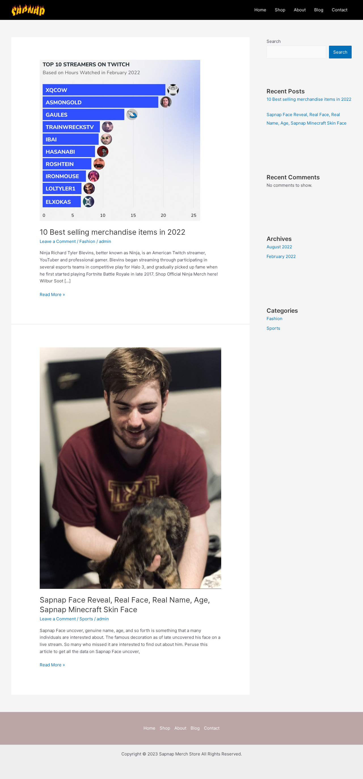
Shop (280, 9)
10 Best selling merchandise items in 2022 (112, 232)
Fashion (87, 241)
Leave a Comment (58, 241)
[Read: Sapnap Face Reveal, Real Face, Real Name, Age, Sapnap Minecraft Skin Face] (130, 467)
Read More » (52, 294)
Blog (318, 9)
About (300, 9)
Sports (86, 618)
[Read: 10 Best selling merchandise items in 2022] (120, 140)
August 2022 (279, 246)
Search (274, 41)
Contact (339, 9)
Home (260, 9)
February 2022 (281, 256)
